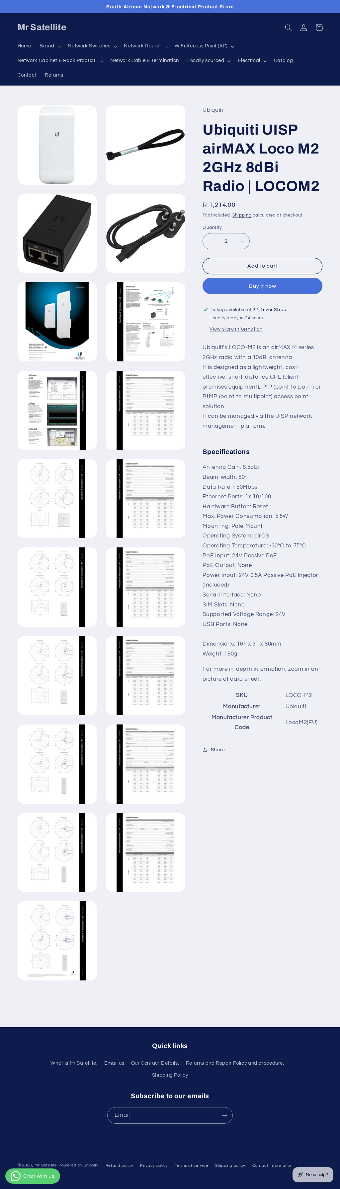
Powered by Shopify (78, 1165)
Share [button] (217, 749)
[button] (50, 46)
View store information (236, 329)
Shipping (242, 215)
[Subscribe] (224, 1115)
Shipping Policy (170, 1075)
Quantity (212, 227)
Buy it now (263, 286)
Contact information (272, 1165)
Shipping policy (230, 1165)
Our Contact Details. (155, 1063)
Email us (114, 1063)
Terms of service (192, 1165)
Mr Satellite (46, 1165)
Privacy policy (154, 1165)
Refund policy (119, 1165)
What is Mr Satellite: (73, 1063)
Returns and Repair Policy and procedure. (235, 1063)
